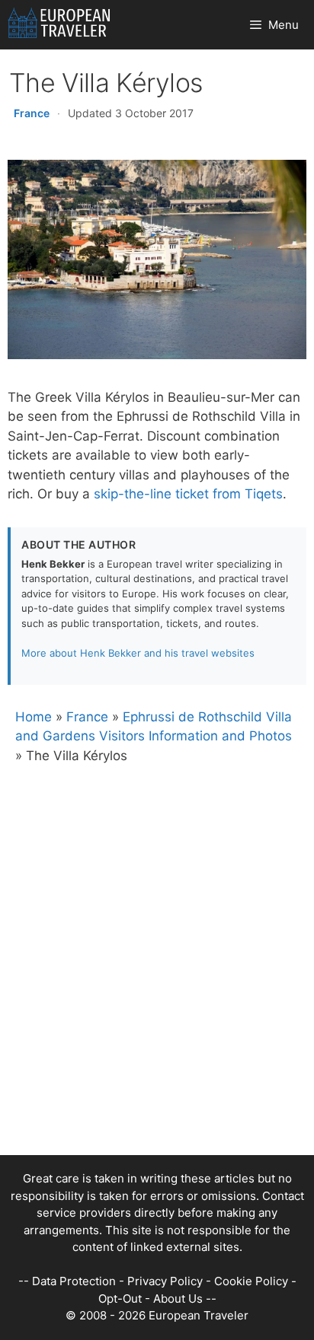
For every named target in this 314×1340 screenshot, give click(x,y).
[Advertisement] (157, 998)
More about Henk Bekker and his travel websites (138, 653)
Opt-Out (120, 1298)
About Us (178, 1298)
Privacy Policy (165, 1281)
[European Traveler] (59, 24)
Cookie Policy (251, 1281)
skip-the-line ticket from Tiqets (188, 493)
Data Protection (74, 1281)
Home (33, 716)
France (32, 113)
